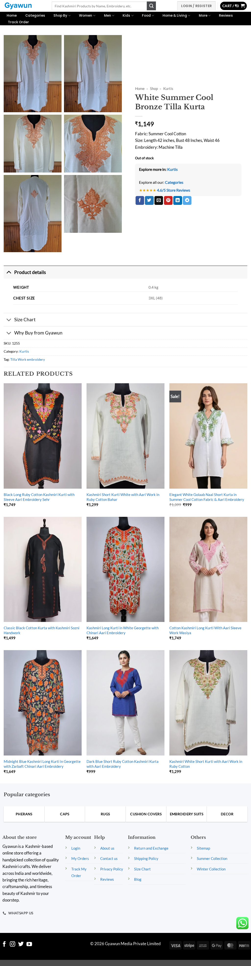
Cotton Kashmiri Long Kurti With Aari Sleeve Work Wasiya (205, 630)
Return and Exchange (151, 848)
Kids (126, 15)
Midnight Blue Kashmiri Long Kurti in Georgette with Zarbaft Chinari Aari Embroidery (42, 763)
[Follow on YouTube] (29, 944)
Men (107, 15)
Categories (35, 15)
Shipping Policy (146, 858)
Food (146, 15)
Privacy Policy (111, 869)
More (203, 15)
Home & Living (175, 15)
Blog (137, 879)
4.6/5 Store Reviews (173, 190)
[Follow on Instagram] (12, 944)
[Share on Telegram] (187, 200)
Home (12, 15)
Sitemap (203, 848)
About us (107, 848)
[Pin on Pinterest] (168, 200)
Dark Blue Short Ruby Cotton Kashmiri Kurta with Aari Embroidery (123, 763)
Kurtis (168, 89)
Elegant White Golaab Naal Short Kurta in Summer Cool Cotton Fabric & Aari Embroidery (206, 497)
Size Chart (25, 319)
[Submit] (151, 5)
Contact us (109, 858)
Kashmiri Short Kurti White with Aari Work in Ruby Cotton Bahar (123, 497)
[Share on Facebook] (140, 200)
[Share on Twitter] (149, 200)
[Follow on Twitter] (21, 944)
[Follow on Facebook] (4, 944)
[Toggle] (9, 272)
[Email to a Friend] (158, 200)
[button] (233, 6)
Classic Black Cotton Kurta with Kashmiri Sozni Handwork (41, 630)
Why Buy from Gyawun (38, 332)
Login (75, 848)
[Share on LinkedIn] (177, 200)
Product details (30, 272)
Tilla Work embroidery (27, 359)
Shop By (60, 15)
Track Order (18, 22)
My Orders (80, 858)
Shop (154, 89)
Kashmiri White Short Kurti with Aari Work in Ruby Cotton (205, 763)
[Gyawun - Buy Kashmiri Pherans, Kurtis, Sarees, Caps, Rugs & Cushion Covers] (24, 6)
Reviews (226, 15)
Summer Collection (212, 858)
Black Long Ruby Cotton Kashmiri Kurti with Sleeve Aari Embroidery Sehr (39, 497)
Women (85, 15)
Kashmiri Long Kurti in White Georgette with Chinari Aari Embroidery (123, 630)
